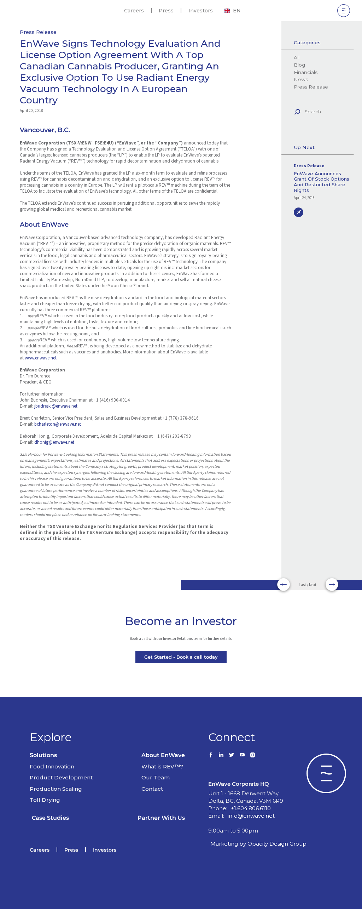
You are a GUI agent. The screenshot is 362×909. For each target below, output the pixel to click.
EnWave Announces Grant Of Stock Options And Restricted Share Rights (321, 182)
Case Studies (50, 817)
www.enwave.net (41, 358)
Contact (152, 788)
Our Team (155, 777)
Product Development (61, 777)
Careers (134, 10)
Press (166, 10)
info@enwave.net (251, 815)
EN (237, 10)
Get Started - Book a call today (181, 657)
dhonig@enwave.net (54, 442)
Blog (299, 65)
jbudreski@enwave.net (55, 406)
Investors (200, 10)
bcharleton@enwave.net (57, 424)
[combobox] (232, 10)
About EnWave (163, 755)
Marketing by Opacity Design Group (258, 843)
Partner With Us (161, 817)
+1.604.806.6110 (251, 808)
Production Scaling (56, 788)
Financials (305, 72)
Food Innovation (52, 766)
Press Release (38, 32)
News (301, 79)
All (296, 57)
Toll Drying (45, 799)
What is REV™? (162, 766)
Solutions (43, 755)
